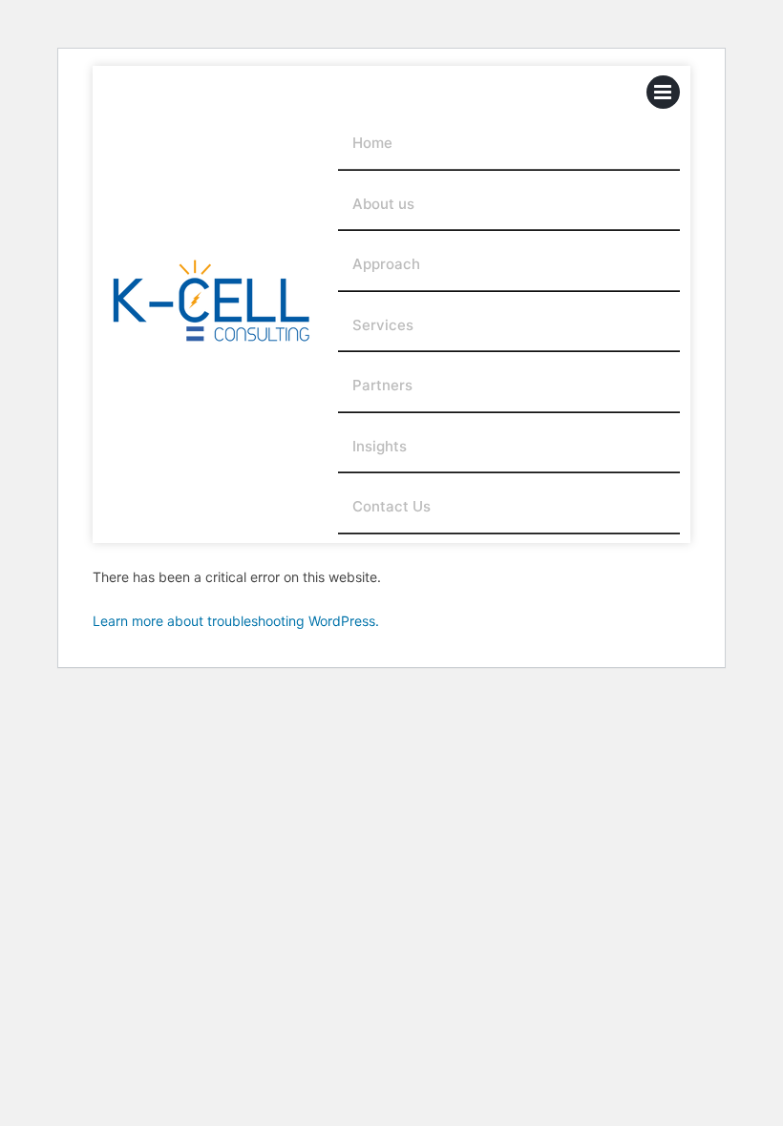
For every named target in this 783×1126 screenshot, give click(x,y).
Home (372, 143)
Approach (386, 264)
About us (383, 204)
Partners (382, 385)
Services (382, 325)
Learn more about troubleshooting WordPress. (236, 621)
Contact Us (391, 506)
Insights (379, 446)
